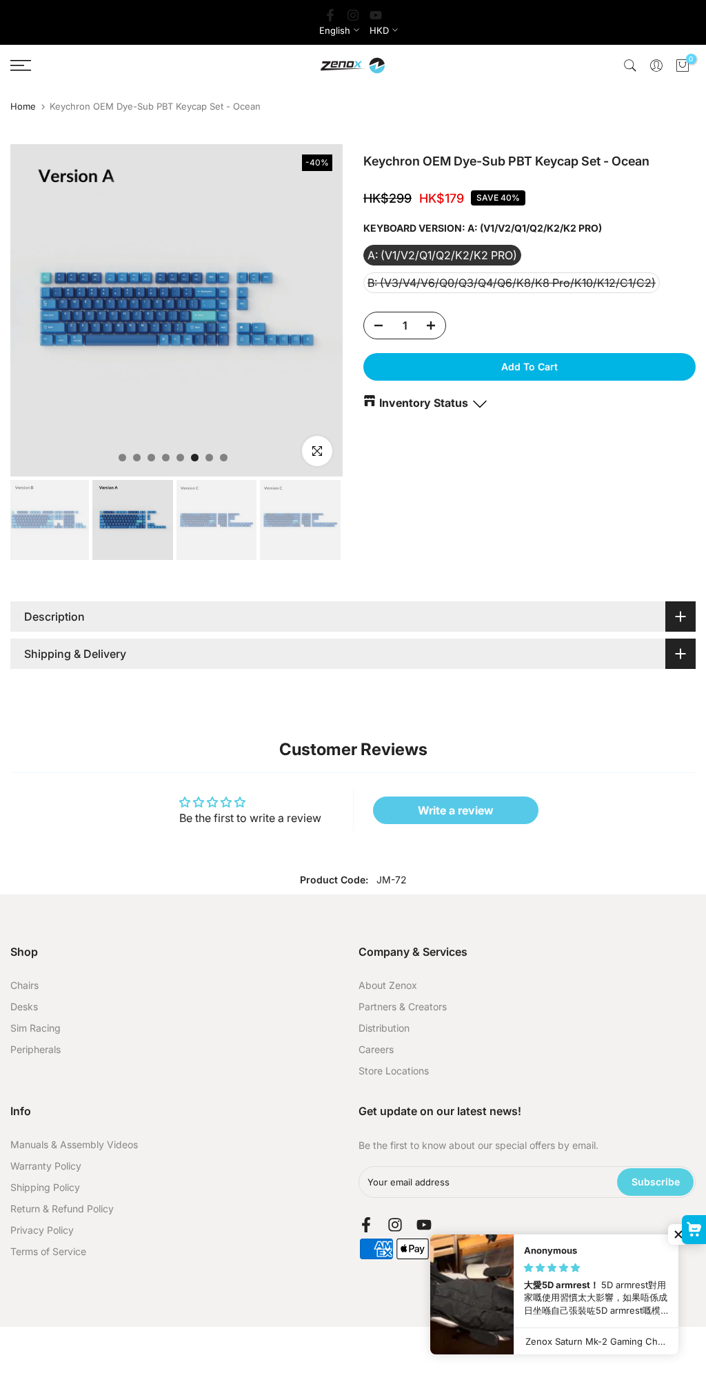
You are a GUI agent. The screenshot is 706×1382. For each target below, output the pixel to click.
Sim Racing (35, 1028)
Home (23, 106)
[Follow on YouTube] (376, 15)
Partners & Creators (403, 1006)
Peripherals (35, 1049)
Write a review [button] (456, 810)
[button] (678, 1234)
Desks (24, 1006)
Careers (376, 1049)
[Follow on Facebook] (330, 15)
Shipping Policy (45, 1187)
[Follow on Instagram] (353, 15)
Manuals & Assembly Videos (74, 1144)
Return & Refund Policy (62, 1208)
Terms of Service (48, 1251)
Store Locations (394, 1070)
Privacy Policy (42, 1230)
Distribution (384, 1028)
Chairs (24, 985)
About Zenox (388, 985)
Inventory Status (423, 403)
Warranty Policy (45, 1166)
